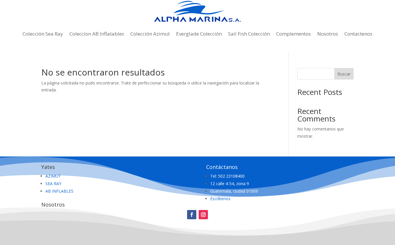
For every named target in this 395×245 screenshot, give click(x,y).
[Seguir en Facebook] (191, 214)
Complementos (293, 33)
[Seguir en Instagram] (203, 214)
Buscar (343, 74)
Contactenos (358, 33)
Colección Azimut (150, 33)
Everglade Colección (199, 33)
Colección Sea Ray (43, 33)
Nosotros (327, 33)
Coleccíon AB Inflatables (96, 33)
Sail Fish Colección (249, 33)
